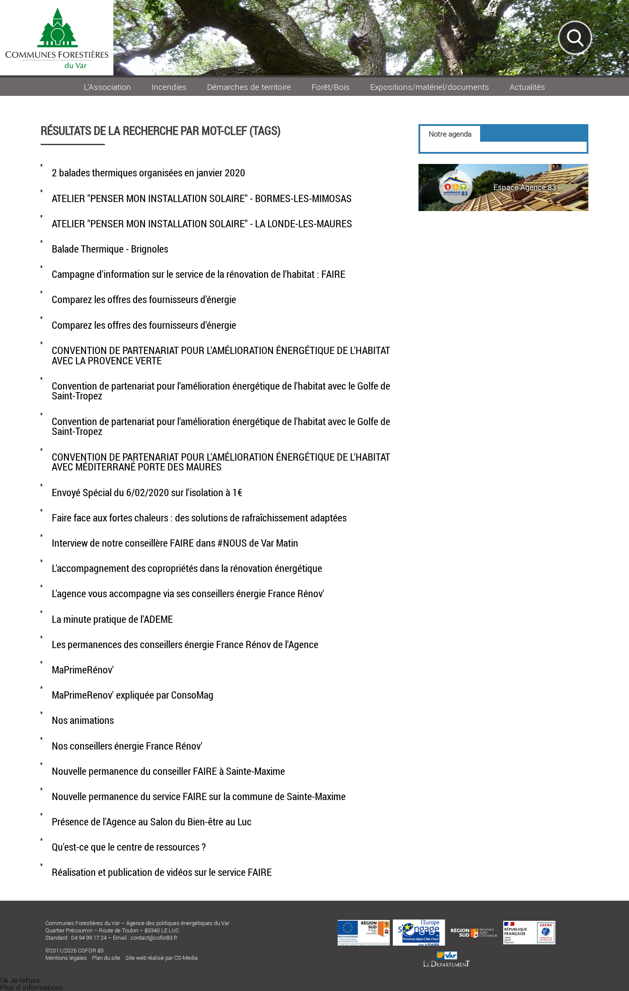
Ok (4, 980)
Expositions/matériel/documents (429, 86)
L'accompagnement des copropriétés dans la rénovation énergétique (187, 568)
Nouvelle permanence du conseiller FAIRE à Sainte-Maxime (168, 771)
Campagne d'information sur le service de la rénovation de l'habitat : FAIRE (198, 274)
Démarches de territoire (249, 86)
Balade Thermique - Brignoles (110, 249)
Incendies (169, 86)
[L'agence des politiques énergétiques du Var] (503, 208)
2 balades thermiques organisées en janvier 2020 (148, 172)
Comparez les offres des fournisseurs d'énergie (144, 299)
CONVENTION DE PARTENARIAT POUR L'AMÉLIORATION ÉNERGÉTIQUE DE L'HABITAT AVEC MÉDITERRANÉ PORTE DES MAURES (221, 462)
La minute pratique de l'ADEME (112, 619)
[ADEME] (529, 923)
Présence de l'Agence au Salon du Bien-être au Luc (152, 821)
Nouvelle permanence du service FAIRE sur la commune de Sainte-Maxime (199, 796)
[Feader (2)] (364, 922)
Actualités (527, 86)
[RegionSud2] (474, 927)
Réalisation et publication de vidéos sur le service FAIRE (162, 872)
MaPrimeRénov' (83, 669)
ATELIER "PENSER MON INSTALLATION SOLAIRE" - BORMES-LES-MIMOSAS (202, 198)
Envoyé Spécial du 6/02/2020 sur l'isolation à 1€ (147, 492)
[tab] (450, 134)
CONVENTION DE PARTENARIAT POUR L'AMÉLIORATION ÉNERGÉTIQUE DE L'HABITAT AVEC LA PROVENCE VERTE (221, 355)
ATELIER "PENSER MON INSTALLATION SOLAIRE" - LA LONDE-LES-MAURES (202, 223)
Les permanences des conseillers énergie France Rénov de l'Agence (185, 644)
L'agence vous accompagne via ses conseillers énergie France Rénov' (188, 593)
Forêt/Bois (331, 86)
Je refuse (25, 980)
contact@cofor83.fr (154, 937)
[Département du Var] (447, 948)
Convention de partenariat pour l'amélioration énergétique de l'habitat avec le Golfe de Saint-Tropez (221, 391)
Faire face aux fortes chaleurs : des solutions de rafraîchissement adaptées (199, 517)
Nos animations (83, 720)
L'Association (107, 86)
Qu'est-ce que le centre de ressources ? (129, 847)
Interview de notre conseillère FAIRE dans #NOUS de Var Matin (175, 543)
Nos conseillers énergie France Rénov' (127, 746)
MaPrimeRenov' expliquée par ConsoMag (133, 695)
